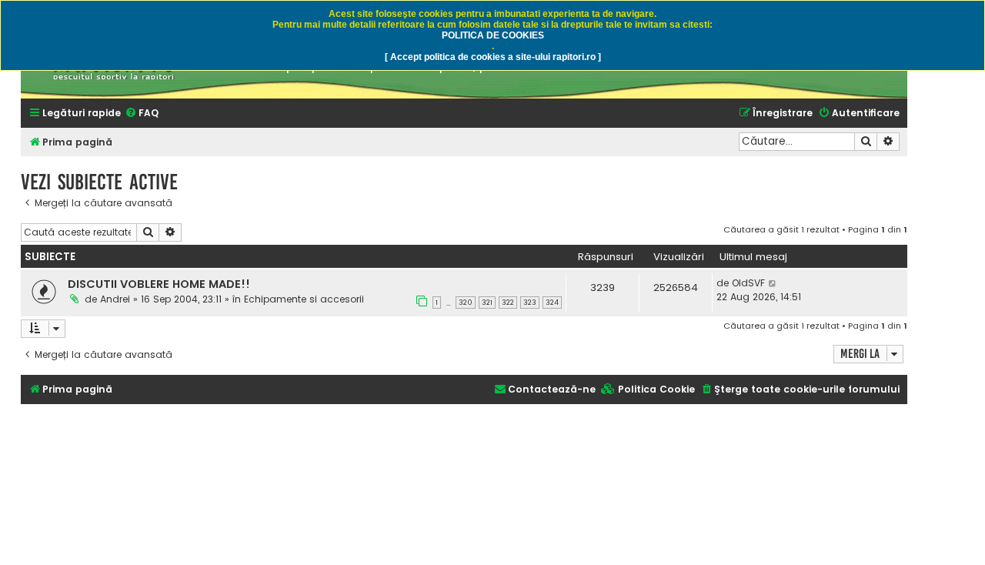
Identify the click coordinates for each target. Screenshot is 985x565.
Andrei (115, 299)
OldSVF (748, 282)
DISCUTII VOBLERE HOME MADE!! (159, 284)
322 (508, 302)
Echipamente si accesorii (304, 299)
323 (529, 302)
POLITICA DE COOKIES (493, 35)
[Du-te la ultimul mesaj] (773, 283)
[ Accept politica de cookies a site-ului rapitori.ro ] (493, 57)
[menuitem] (142, 113)
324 (552, 302)
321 (487, 302)
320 (465, 302)
